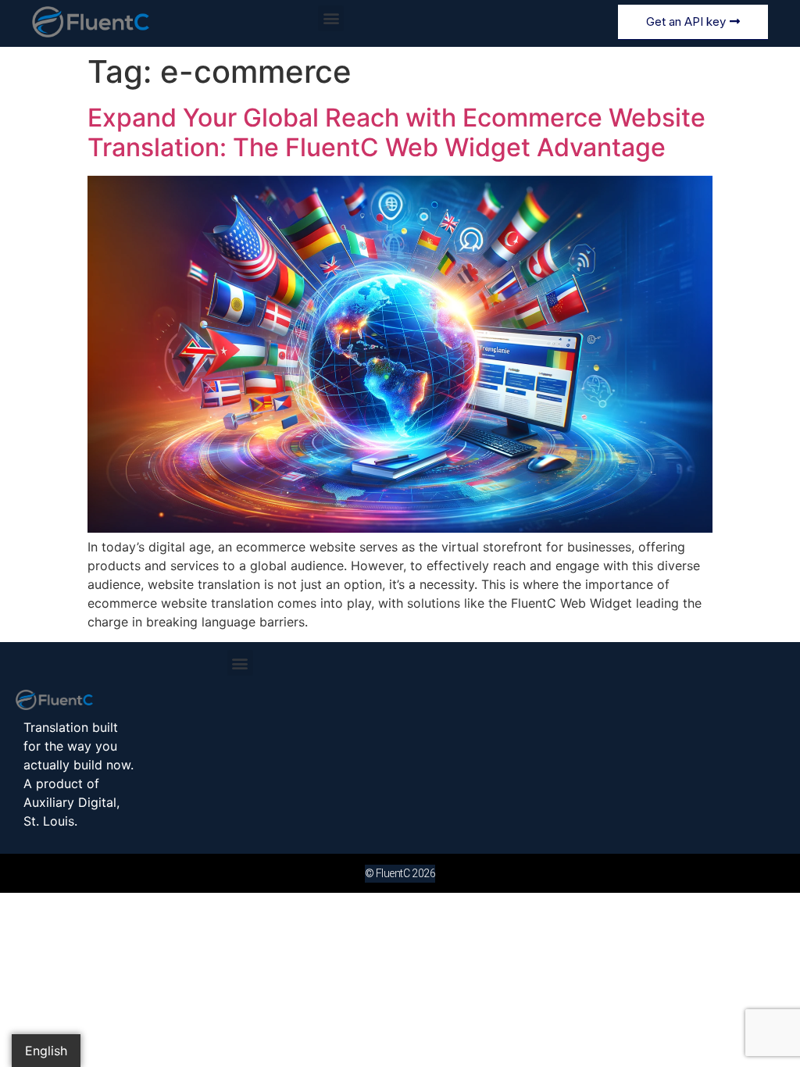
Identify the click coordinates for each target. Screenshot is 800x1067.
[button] (331, 18)
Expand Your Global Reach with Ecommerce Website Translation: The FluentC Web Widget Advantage (396, 132)
